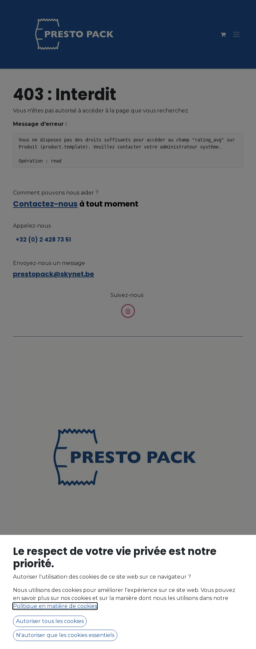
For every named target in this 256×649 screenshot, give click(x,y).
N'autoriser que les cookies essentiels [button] (65, 635)
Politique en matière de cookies (55, 606)
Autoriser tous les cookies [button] (50, 621)
